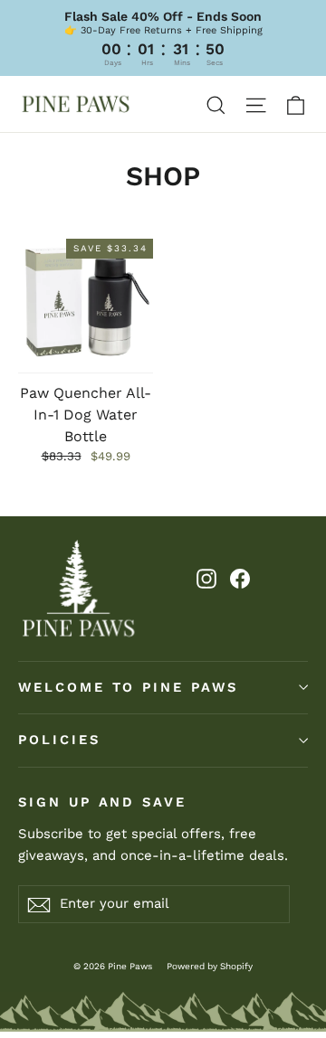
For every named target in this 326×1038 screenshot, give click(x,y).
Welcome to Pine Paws (128, 687)
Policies (59, 739)
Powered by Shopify (210, 966)
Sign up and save (102, 802)
